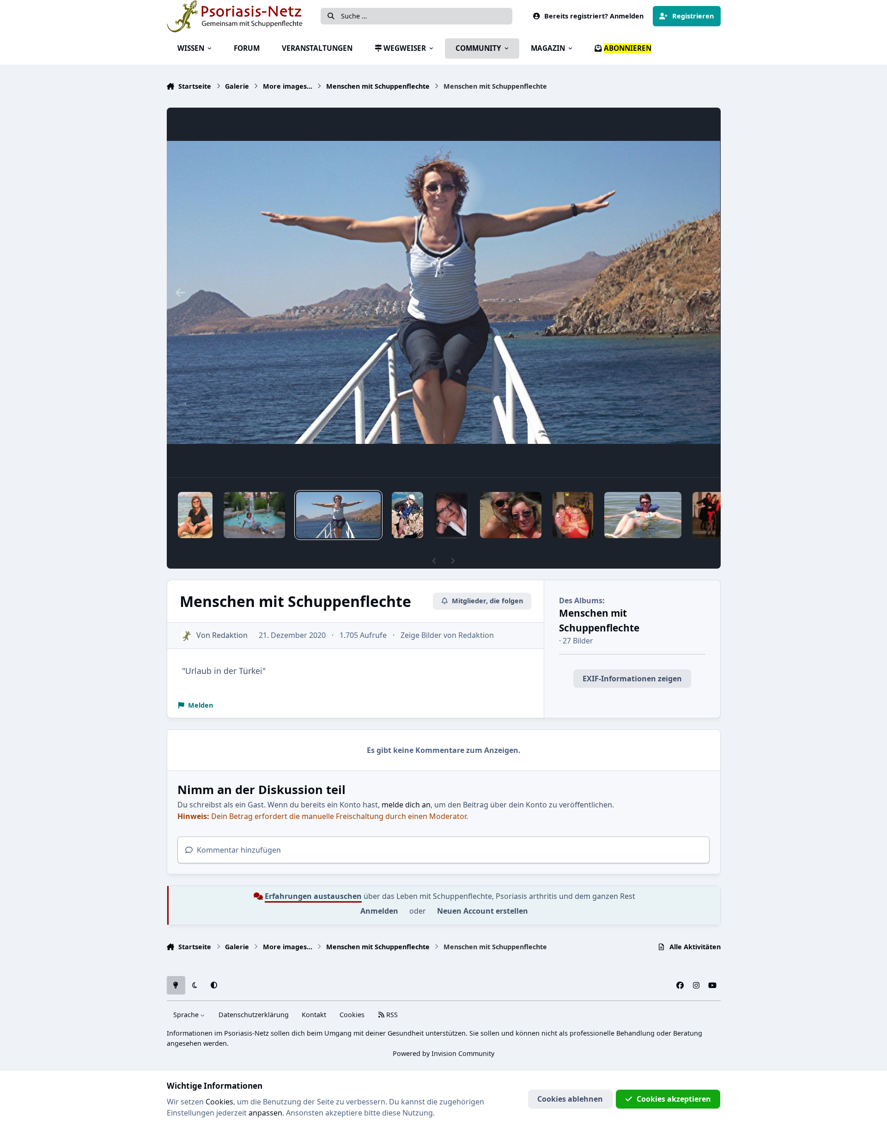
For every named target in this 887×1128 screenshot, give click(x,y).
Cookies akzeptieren (674, 1099)
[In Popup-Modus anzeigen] (444, 292)
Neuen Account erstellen (482, 911)
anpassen (265, 1113)
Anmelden (379, 911)
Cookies (352, 1014)
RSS (391, 1014)
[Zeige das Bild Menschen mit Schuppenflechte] (195, 515)
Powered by (443, 1053)
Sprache (186, 1014)
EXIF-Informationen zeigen (632, 678)
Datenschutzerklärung (254, 1014)
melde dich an (406, 805)
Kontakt (314, 1014)
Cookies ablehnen (570, 1099)
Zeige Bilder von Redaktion (447, 635)
